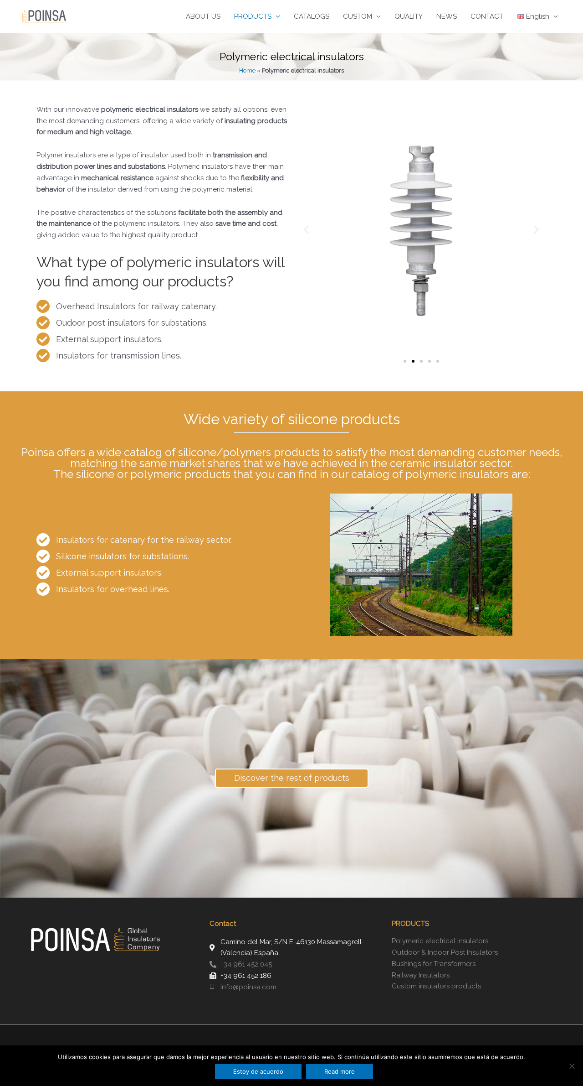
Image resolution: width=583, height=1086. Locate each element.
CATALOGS (311, 16)
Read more (339, 1071)
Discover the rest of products (291, 778)
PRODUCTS (252, 16)
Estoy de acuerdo (258, 1071)
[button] (306, 229)
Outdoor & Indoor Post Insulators (445, 952)
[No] (571, 1065)
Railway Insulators (421, 975)
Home (247, 70)
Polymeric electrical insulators (440, 941)
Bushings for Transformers (434, 964)
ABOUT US (203, 16)
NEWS (446, 16)
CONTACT (486, 16)
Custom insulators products (436, 986)
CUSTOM (357, 16)
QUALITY (408, 16)
